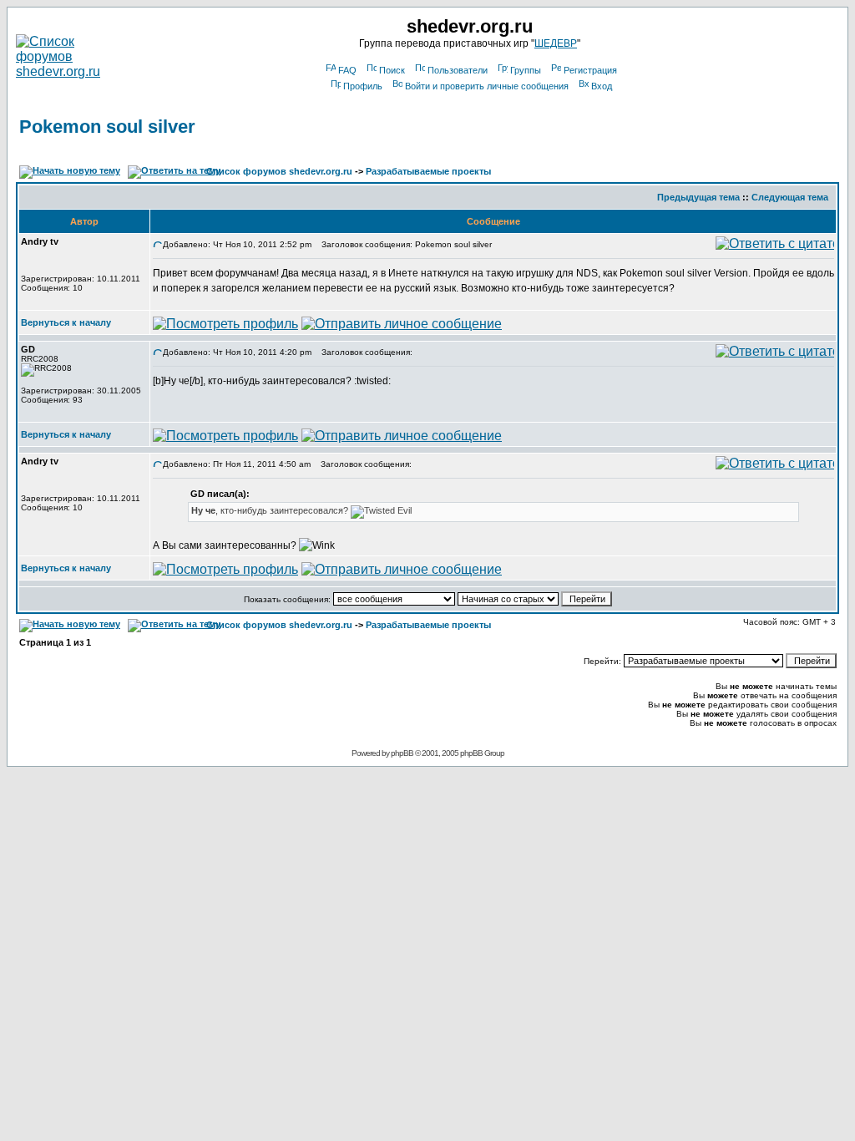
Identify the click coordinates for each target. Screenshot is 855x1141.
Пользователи (458, 70)
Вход (601, 86)
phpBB (402, 753)
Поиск (392, 70)
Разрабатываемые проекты (428, 171)
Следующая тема (789, 197)
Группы (525, 70)
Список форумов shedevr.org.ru (279, 171)
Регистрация (590, 70)
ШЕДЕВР (555, 43)
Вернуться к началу (66, 322)
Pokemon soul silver (107, 126)
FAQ (347, 70)
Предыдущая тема (698, 197)
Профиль (362, 86)
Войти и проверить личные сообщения (487, 86)
